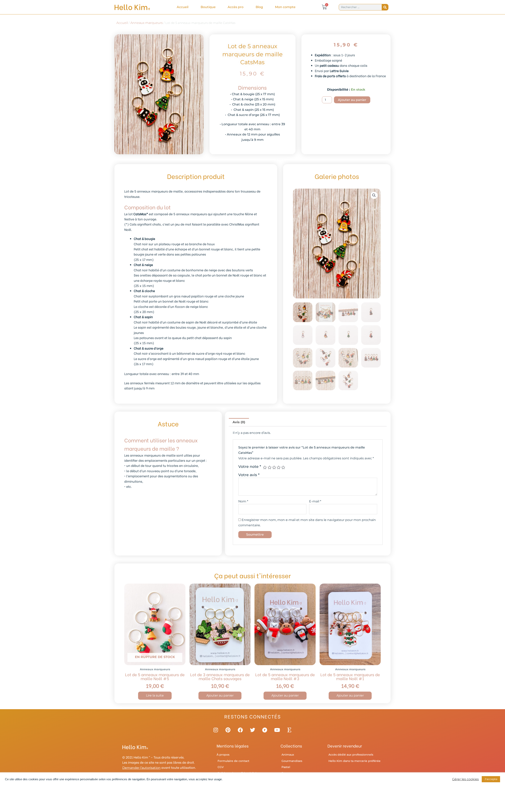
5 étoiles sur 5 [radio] (283, 467)
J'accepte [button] (490, 779)
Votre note (249, 466)
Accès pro (235, 7)
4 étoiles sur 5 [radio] (279, 467)
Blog (259, 7)
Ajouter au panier (352, 100)
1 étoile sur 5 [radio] (265, 467)
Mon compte (285, 7)
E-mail (315, 501)
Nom (243, 501)
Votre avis (249, 474)
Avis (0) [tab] (239, 422)
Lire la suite (155, 695)
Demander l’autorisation (141, 768)
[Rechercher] (385, 7)
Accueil (182, 7)
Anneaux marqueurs (146, 23)
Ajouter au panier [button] (220, 695)
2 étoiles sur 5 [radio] (269, 467)
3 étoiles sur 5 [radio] (274, 467)
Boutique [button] (208, 7)
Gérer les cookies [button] (465, 779)
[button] (374, 195)
